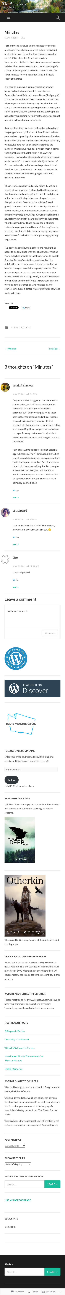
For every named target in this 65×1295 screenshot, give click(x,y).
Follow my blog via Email (20, 751)
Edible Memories (13, 1068)
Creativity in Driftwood (17, 1039)
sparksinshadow (23, 385)
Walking (10, 348)
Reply (16, 498)
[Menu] (8, 17)
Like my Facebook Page (18, 1200)
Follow (11, 779)
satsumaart (20, 510)
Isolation (54, 348)
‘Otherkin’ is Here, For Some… (20, 1047)
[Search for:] (32, 1184)
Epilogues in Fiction (15, 1031)
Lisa (23, 38)
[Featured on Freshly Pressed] (16, 669)
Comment (50, 633)
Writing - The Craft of (21, 327)
